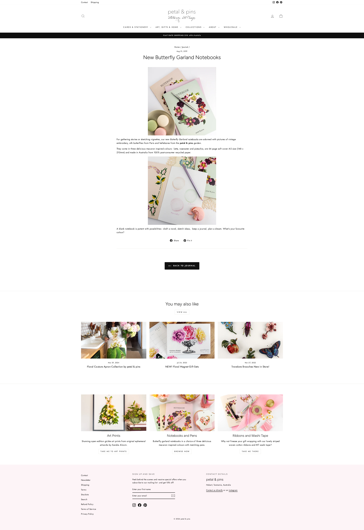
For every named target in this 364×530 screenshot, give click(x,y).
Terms (83, 489)
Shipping (95, 2)
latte (176, 148)
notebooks (193, 139)
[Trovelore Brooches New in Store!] (250, 340)
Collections (194, 27)
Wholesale (231, 27)
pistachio (198, 148)
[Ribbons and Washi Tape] (250, 412)
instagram (233, 490)
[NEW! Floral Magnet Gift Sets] (182, 340)
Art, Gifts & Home (167, 27)
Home (177, 47)
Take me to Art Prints (114, 451)
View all (182, 312)
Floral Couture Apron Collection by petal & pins (113, 367)
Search (84, 499)
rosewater (184, 148)
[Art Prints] (113, 412)
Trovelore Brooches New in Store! (250, 367)
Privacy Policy (87, 513)
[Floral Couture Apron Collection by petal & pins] (113, 340)
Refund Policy (87, 504)
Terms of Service (88, 509)
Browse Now (182, 451)
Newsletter (85, 480)
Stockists (85, 494)
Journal (185, 47)
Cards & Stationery (136, 27)
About (213, 27)
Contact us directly (214, 490)
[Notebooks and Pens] (182, 412)
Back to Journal (184, 265)
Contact (84, 2)
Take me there (250, 451)
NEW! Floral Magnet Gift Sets (182, 367)
